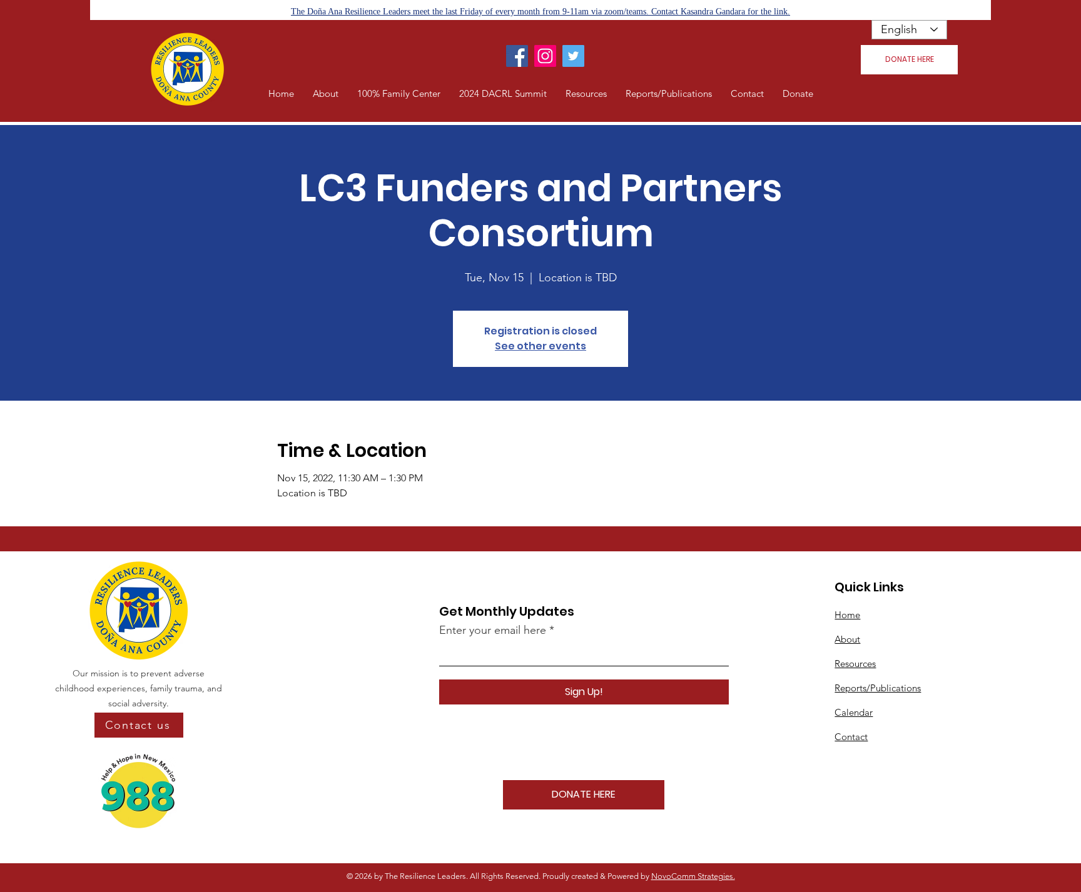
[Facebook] (517, 56)
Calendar (854, 712)
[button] (325, 93)
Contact (851, 737)
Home (847, 615)
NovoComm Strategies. (693, 876)
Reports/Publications (878, 688)
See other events (540, 346)
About (847, 639)
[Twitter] (573, 56)
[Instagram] (545, 56)
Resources (855, 663)
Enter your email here (492, 630)
